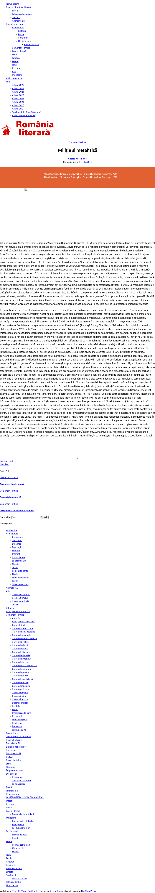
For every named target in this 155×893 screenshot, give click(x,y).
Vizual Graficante (29, 891)
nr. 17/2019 (86, 162)
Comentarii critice (21, 48)
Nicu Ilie (16, 891)
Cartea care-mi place (22, 628)
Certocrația (17, 537)
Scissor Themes (56, 891)
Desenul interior (20, 703)
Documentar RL (13, 753)
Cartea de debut (20, 645)
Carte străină (18, 625)
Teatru (15, 605)
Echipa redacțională (22, 14)
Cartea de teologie (21, 686)
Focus (15, 709)
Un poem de (18, 848)
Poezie (15, 61)
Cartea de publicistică (22, 679)
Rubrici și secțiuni (14, 24)
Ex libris (16, 706)
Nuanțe (15, 564)
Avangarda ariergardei (23, 622)
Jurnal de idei (18, 557)
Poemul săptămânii (21, 845)
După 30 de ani (19, 879)
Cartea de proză (20, 676)
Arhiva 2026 (18, 85)
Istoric (15, 11)
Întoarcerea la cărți (21, 713)
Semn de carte (19, 730)
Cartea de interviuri (21, 659)
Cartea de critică (20, 642)
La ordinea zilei (19, 561)
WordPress (90, 891)
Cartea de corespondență (24, 638)
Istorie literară (19, 51)
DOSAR (9, 757)
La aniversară (18, 784)
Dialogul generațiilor (16, 747)
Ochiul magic (24, 41)
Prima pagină (12, 4)
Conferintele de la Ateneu (18, 736)
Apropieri (16, 618)
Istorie (9, 808)
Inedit (9, 801)
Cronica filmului (20, 598)
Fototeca (16, 58)
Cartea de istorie (20, 662)
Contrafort (23, 38)
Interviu (16, 68)
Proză (15, 65)
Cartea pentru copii (21, 689)
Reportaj (10, 862)
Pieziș (15, 574)
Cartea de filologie (21, 652)
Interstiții (16, 554)
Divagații (16, 547)
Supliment (11, 875)
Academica (11, 530)
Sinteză (9, 872)
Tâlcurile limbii (13, 882)
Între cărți (17, 716)
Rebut (15, 838)
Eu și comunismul (14, 770)
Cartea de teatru (20, 682)
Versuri (15, 852)
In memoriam (13, 794)
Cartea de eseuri (20, 649)
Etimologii (11, 767)
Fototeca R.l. (12, 791)
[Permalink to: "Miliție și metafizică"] (77, 237)
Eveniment (11, 774)
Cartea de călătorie (21, 635)
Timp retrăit (12, 885)
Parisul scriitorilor (21, 828)
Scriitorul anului (14, 868)
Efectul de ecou (31, 44)
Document (11, 750)
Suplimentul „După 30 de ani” (26, 112)
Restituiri (10, 865)
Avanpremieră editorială (18, 611)
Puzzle (21, 34)
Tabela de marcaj (20, 584)
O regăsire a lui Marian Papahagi (17, 511)
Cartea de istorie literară (24, 666)
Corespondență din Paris (24, 821)
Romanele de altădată (23, 814)
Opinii (15, 567)
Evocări (9, 787)
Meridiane (17, 75)
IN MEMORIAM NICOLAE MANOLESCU (25, 797)
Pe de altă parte (20, 571)
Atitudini (10, 608)
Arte (14, 72)
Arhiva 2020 (18, 105)
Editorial (22, 31)
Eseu (14, 55)
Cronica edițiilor (20, 693)
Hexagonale (18, 825)
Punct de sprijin (19, 720)
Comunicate (12, 733)
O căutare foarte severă (12, 484)
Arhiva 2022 (18, 99)
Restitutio (16, 723)
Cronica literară (20, 699)
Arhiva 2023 (18, 95)
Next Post (4, 464)
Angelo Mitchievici (77, 159)
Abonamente (18, 21)
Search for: (5, 517)
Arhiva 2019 (18, 109)
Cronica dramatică (21, 595)
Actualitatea (18, 28)
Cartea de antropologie (23, 632)
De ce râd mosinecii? (10, 497)
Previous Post (6, 461)
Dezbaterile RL (13, 743)
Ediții (8, 82)
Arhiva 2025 (18, 88)
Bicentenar (17, 777)
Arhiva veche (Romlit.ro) (24, 115)
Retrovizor (17, 726)
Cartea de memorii (21, 669)
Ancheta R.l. (12, 588)
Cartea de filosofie (21, 655)
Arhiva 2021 (18, 102)
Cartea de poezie (20, 672)
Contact (16, 17)
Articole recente (14, 78)
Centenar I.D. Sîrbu (21, 781)
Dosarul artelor (13, 760)
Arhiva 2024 (18, 92)
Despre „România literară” (19, 7)
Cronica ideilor (19, 696)
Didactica (16, 544)
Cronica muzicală (20, 601)
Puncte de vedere (20, 578)
